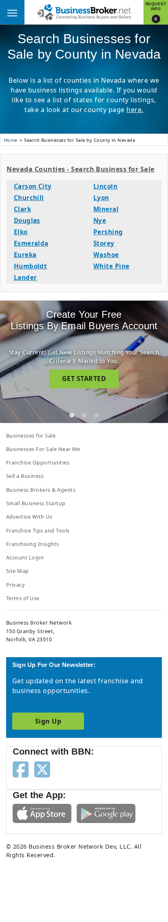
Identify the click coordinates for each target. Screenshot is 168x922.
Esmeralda (31, 243)
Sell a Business (25, 476)
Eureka (25, 255)
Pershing (108, 232)
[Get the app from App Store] (42, 812)
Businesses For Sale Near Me (43, 449)
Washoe (106, 255)
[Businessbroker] (84, 11)
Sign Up (48, 721)
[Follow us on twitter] (42, 768)
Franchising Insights (32, 544)
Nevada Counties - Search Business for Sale (80, 169)
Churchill (29, 198)
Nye (99, 220)
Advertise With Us (29, 516)
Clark (22, 209)
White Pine (111, 266)
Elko (21, 232)
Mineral (106, 209)
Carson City (33, 186)
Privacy (15, 584)
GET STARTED (84, 378)
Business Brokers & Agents (40, 489)
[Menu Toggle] (12, 12)
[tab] (71, 415)
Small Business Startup (36, 503)
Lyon (101, 198)
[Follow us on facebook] (21, 768)
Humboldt (30, 266)
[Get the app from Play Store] (106, 812)
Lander (25, 277)
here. (134, 109)
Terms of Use (23, 598)
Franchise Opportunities (37, 462)
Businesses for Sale (30, 435)
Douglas (27, 220)
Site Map (17, 570)
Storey (104, 243)
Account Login (25, 557)
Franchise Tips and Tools (38, 530)
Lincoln (105, 186)
